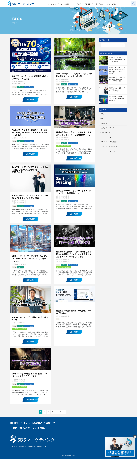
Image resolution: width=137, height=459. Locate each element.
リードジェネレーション (109, 146)
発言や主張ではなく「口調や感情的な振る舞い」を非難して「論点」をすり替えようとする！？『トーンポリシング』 (73, 254)
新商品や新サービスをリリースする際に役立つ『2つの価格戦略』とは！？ (73, 192)
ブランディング (106, 132)
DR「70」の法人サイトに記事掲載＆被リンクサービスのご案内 (30, 77)
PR (58, 319)
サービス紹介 (65, 4)
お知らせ (20, 87)
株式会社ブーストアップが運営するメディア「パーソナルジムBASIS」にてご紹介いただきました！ (29, 258)
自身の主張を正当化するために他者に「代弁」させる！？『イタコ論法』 (29, 375)
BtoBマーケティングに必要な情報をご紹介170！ (30, 318)
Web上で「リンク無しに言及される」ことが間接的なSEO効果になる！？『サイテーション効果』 (30, 132)
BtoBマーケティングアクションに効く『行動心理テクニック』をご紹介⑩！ (74, 75)
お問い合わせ (99, 4)
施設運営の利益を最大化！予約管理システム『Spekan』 (73, 312)
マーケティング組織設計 (63, 145)
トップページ (52, 4)
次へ (61, 412)
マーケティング (29, 87)
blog (14, 87)
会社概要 (87, 4)
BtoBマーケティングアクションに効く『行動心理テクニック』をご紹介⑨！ (30, 196)
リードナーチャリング (108, 151)
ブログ (78, 4)
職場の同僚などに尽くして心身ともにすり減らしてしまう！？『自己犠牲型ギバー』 (73, 133)
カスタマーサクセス (107, 128)
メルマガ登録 (111, 4)
